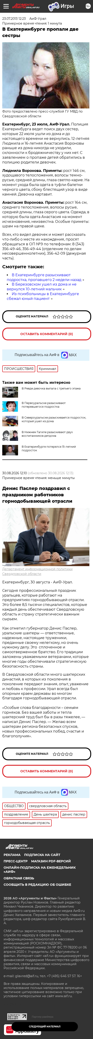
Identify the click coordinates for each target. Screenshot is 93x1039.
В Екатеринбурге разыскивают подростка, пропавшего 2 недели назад (44, 277)
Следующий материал (44, 1026)
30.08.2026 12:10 (14, 473)
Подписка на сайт (42, 855)
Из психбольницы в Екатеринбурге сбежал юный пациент (43, 296)
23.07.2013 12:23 (14, 19)
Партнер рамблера (42, 1016)
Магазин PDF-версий (51, 861)
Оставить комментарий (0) (46, 334)
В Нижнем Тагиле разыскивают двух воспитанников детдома (47, 433)
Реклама (12, 855)
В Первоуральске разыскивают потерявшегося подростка (44, 404)
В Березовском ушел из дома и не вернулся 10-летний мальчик (42, 286)
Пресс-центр (16, 861)
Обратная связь (19, 878)
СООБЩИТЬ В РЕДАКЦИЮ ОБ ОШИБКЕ (37, 885)
